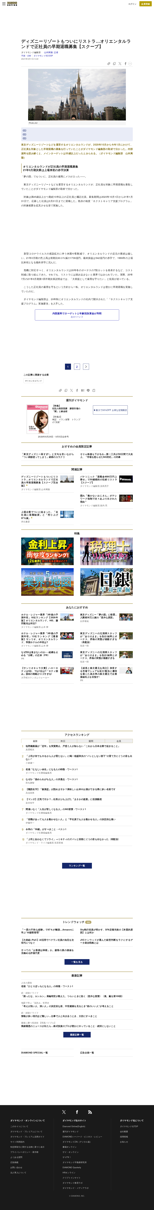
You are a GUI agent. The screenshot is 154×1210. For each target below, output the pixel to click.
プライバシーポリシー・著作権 (24, 1152)
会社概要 (124, 1131)
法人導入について (18, 1172)
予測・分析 (26, 55)
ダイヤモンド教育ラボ (73, 1182)
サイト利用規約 (17, 1141)
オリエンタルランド (33, 380)
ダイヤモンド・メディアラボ (76, 1187)
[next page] (86, 367)
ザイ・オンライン (71, 1152)
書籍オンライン (70, 1146)
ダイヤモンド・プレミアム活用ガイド (27, 1136)
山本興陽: (51, 52)
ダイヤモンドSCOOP (43, 55)
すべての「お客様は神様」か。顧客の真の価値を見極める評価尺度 (47, 951)
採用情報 (124, 1136)
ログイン (132, 4)
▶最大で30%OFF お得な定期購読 (110, 409)
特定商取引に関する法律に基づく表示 (27, 1146)
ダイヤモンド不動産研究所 (75, 1162)
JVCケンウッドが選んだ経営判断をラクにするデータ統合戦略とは (106, 941)
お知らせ (124, 1141)
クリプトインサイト (72, 1177)
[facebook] (77, 1113)
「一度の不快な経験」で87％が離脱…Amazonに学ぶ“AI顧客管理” (47, 931)
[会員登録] (145, 3)
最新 (35, 741)
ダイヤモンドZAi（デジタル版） (77, 1141)
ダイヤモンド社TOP (129, 1126)
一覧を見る (77, 962)
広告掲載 (14, 1162)
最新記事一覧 (77, 1034)
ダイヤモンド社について (132, 1120)
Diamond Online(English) (74, 1126)
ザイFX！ (67, 1157)
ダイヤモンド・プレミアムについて (26, 1131)
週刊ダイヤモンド (71, 1131)
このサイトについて (19, 1126)
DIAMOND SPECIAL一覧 (34, 1052)
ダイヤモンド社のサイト (74, 1120)
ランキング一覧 (77, 865)
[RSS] (90, 1113)
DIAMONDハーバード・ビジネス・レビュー (82, 1136)
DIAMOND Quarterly (72, 1167)
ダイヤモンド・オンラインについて (27, 1120)
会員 (119, 741)
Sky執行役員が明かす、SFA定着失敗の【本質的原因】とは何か (106, 931)
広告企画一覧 (87, 1052)
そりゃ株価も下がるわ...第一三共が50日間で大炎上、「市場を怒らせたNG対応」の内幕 (106, 455)
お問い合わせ (16, 1167)
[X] (64, 1113)
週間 (91, 741)
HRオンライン (69, 1172)
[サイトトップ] (12, 4)
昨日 (63, 741)
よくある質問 (16, 1157)
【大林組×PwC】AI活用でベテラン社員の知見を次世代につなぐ (47, 941)
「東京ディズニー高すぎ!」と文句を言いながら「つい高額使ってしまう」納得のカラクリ (47, 455)
